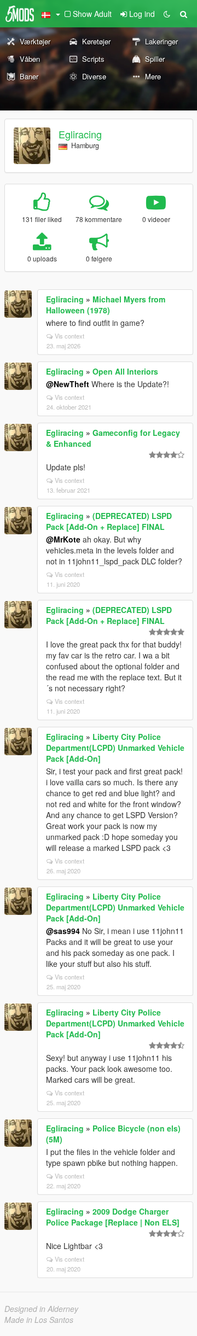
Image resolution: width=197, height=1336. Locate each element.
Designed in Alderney (41, 1308)
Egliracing (80, 134)
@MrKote (63, 539)
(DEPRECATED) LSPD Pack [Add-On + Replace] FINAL (109, 521)
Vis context (69, 335)
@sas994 (63, 930)
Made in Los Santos (38, 1319)
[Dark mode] (167, 13)
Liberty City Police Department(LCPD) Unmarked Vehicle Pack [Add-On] (115, 747)
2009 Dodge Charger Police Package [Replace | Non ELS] (112, 1217)
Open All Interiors (125, 371)
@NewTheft (67, 383)
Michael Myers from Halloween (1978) (105, 305)
